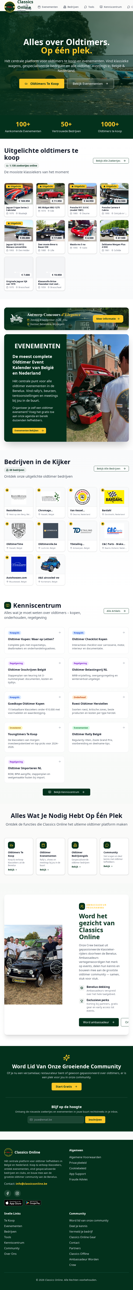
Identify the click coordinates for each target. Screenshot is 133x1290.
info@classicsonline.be (31, 1184)
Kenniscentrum (113, 6)
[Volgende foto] (29, 193)
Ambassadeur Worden (84, 1259)
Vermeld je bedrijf (81, 1231)
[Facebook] (7, 1193)
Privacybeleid (78, 1163)
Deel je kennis (78, 1226)
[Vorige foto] (8, 193)
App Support (77, 1174)
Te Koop (29, 6)
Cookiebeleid (77, 1168)
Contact (74, 1243)
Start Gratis (64, 1086)
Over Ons (10, 1254)
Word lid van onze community (88, 1220)
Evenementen (50, 6)
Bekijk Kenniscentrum (66, 792)
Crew (72, 1265)
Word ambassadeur (96, 1022)
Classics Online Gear (82, 1237)
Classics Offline (79, 1254)
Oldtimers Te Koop (44, 84)
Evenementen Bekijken (26, 430)
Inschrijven (95, 1119)
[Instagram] (17, 1193)
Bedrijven (73, 6)
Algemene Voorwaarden (85, 1157)
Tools (91, 6)
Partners (75, 1248)
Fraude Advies (78, 1179)
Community (11, 1248)
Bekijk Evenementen (88, 84)
